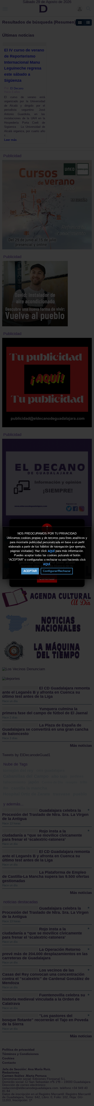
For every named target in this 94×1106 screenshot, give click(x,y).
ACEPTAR (30, 571)
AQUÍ (51, 551)
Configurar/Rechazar (57, 571)
